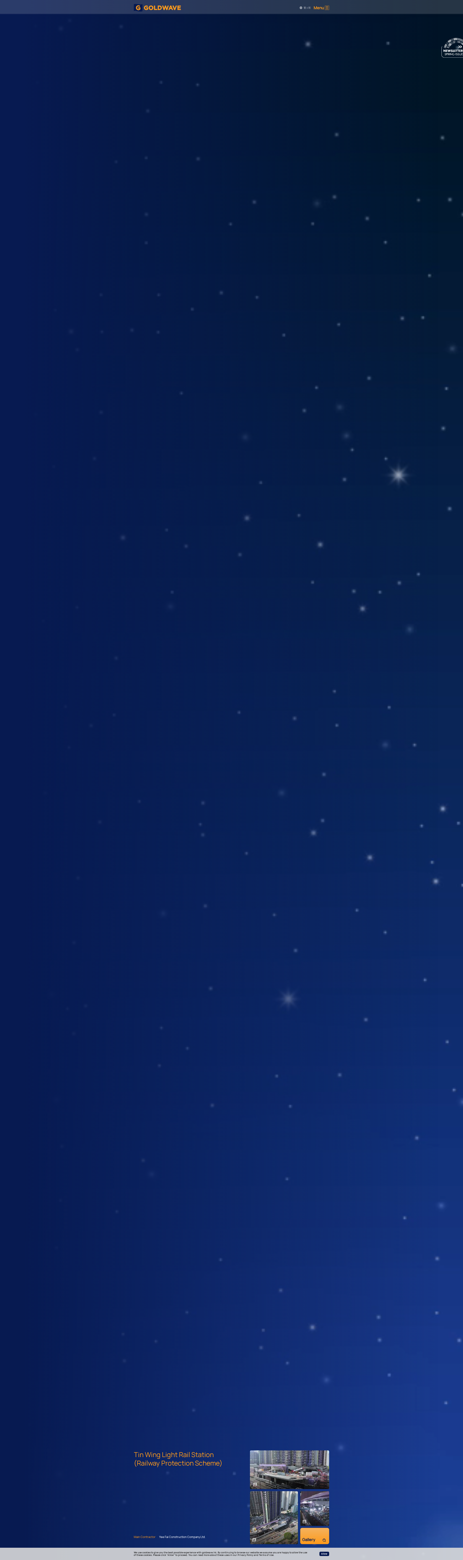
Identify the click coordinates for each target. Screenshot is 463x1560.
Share (325, 20)
